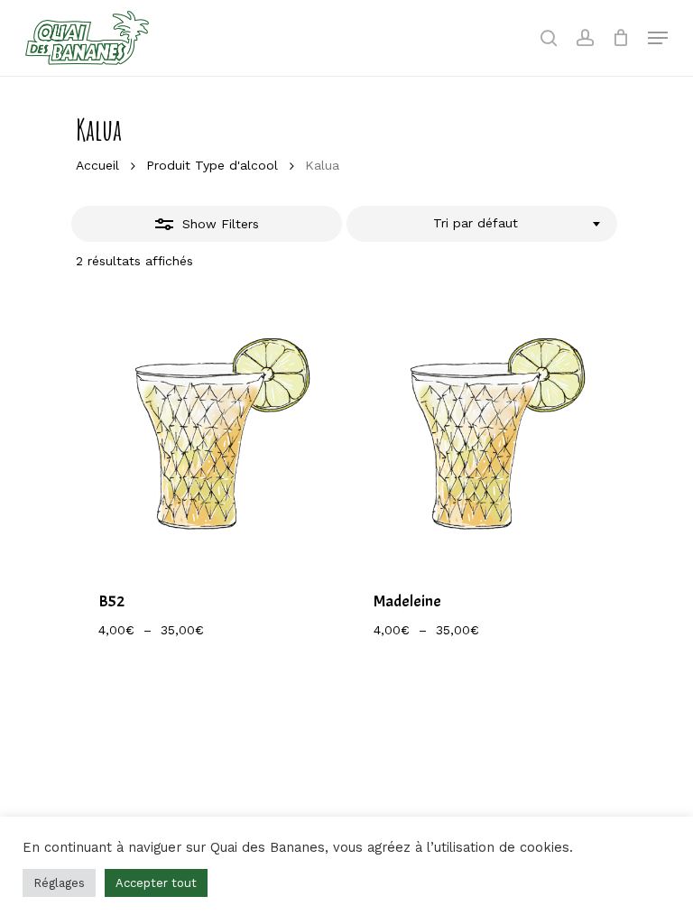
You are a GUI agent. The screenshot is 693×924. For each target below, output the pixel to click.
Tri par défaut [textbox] (475, 223)
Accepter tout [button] (156, 883)
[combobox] (481, 224)
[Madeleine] (483, 432)
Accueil (97, 165)
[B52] (208, 432)
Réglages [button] (59, 883)
